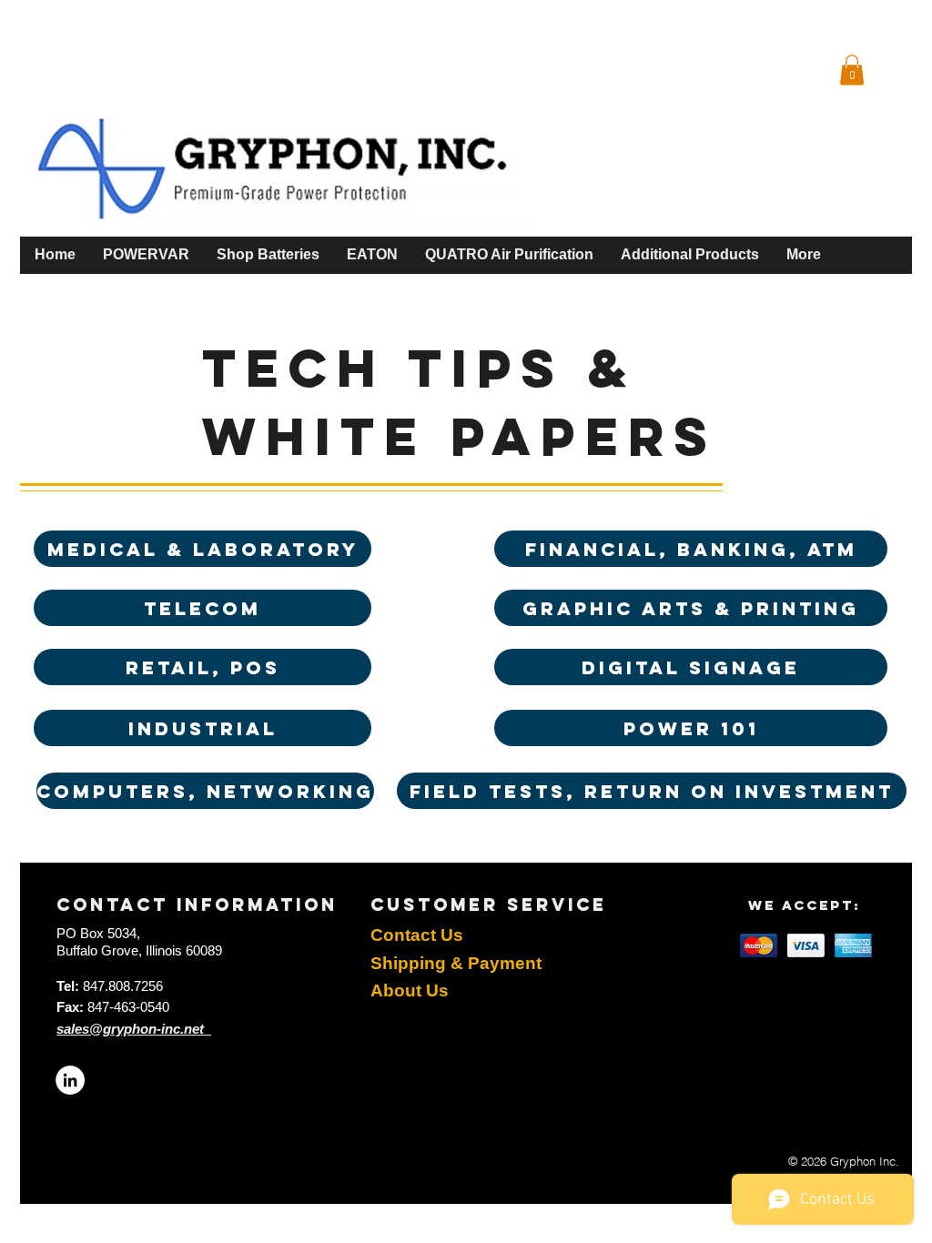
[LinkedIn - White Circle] (70, 1080)
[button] (852, 70)
